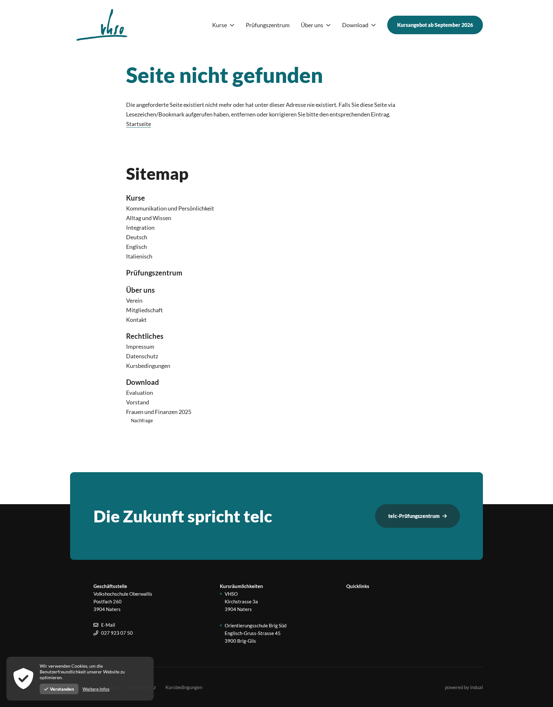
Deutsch (136, 237)
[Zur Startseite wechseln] (102, 25)
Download (142, 382)
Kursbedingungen (148, 365)
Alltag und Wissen (148, 217)
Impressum (140, 346)
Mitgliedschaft (144, 310)
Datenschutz (142, 356)
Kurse (135, 198)
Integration (140, 227)
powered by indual (464, 687)
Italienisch (139, 256)
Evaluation (139, 392)
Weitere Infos (96, 689)
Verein (134, 300)
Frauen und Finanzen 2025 (158, 411)
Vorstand (137, 402)
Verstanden (62, 689)
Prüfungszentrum (154, 272)
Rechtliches (145, 336)
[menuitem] (223, 25)
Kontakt (136, 319)
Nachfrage (142, 420)
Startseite (138, 123)
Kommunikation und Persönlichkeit (170, 208)
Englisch (136, 246)
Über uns (140, 290)
